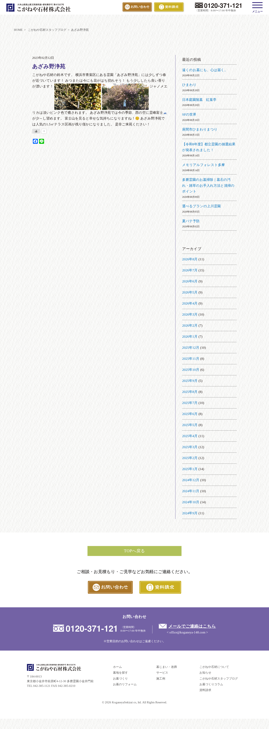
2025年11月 (190, 359)
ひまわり (189, 85)
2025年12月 (190, 347)
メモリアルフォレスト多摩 (203, 165)
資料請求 (205, 690)
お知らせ (205, 672)
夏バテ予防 (191, 221)
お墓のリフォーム (125, 684)
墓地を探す (120, 672)
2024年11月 (190, 491)
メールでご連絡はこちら (192, 626)
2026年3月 (190, 314)
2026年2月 (190, 325)
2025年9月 (190, 381)
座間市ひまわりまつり (199, 129)
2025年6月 (190, 414)
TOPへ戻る (134, 551)
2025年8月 (190, 392)
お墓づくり (120, 678)
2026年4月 (190, 303)
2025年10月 (190, 370)
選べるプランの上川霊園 (201, 206)
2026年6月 (190, 281)
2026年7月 (190, 270)
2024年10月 (190, 502)
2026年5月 (190, 292)
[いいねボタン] (36, 131)
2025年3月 (190, 447)
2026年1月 (190, 336)
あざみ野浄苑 (48, 66)
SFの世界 (189, 114)
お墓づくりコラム (211, 684)
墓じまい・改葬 (166, 666)
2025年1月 (190, 469)
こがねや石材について (214, 666)
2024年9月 (190, 513)
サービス (162, 672)
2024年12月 (190, 480)
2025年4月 (190, 436)
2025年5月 (190, 425)
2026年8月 (190, 259)
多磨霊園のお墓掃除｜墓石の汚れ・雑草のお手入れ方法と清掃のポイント (208, 185)
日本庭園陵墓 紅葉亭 (199, 100)
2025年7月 (190, 403)
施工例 (160, 678)
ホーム (117, 666)
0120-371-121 (223, 5)
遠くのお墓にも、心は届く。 (205, 70)
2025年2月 (190, 458)
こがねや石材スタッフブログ (218, 678)
